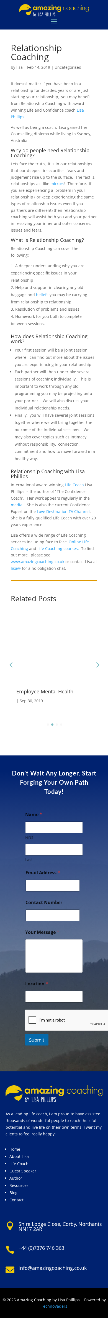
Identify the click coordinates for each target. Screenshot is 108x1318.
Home (14, 1149)
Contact (16, 1199)
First (29, 837)
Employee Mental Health (44, 691)
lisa (19, 67)
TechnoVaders (54, 1306)
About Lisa (19, 1156)
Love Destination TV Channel (63, 511)
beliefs (42, 294)
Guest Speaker (22, 1171)
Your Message (42, 932)
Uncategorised (68, 67)
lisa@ (16, 568)
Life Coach (74, 484)
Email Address (42, 872)
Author (15, 1178)
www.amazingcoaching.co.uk (37, 561)
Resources (19, 1185)
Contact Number (43, 902)
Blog (13, 1192)
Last (29, 859)
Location (36, 983)
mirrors (57, 183)
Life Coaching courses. (58, 548)
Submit (36, 1040)
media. (17, 504)
